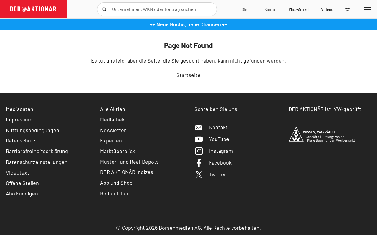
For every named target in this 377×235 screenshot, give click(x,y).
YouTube (219, 139)
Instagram (221, 150)
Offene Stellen (22, 183)
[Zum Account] (270, 9)
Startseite (188, 75)
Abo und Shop (116, 182)
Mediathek (112, 119)
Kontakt (218, 127)
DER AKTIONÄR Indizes (126, 172)
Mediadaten (19, 109)
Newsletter (113, 130)
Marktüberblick (117, 151)
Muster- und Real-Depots (129, 161)
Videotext (17, 172)
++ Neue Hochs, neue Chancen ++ (188, 24)
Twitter (217, 174)
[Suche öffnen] (104, 9)
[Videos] (327, 9)
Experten (111, 140)
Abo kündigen (22, 193)
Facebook (220, 162)
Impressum (19, 119)
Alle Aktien (112, 109)
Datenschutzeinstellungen (36, 162)
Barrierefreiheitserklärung (37, 151)
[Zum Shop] (246, 9)
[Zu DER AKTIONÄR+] (299, 9)
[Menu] (366, 9)
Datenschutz (20, 140)
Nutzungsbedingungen (32, 130)
